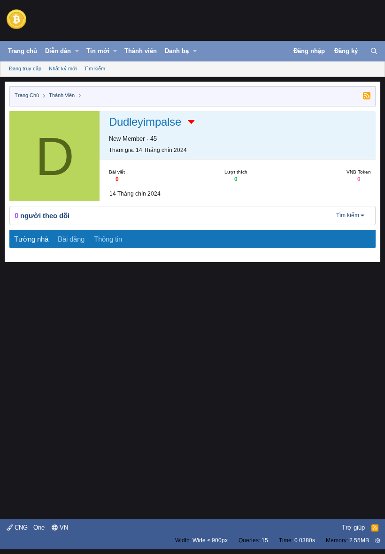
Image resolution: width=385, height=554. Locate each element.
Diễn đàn (58, 50)
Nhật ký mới (63, 68)
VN (63, 527)
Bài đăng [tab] (71, 239)
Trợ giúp (353, 527)
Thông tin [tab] (108, 239)
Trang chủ (22, 50)
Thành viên (140, 50)
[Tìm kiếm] (374, 51)
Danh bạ (177, 50)
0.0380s (304, 540)
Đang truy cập (25, 68)
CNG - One (29, 527)
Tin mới (97, 50)
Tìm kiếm (94, 68)
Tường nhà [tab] (31, 239)
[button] (77, 51)
